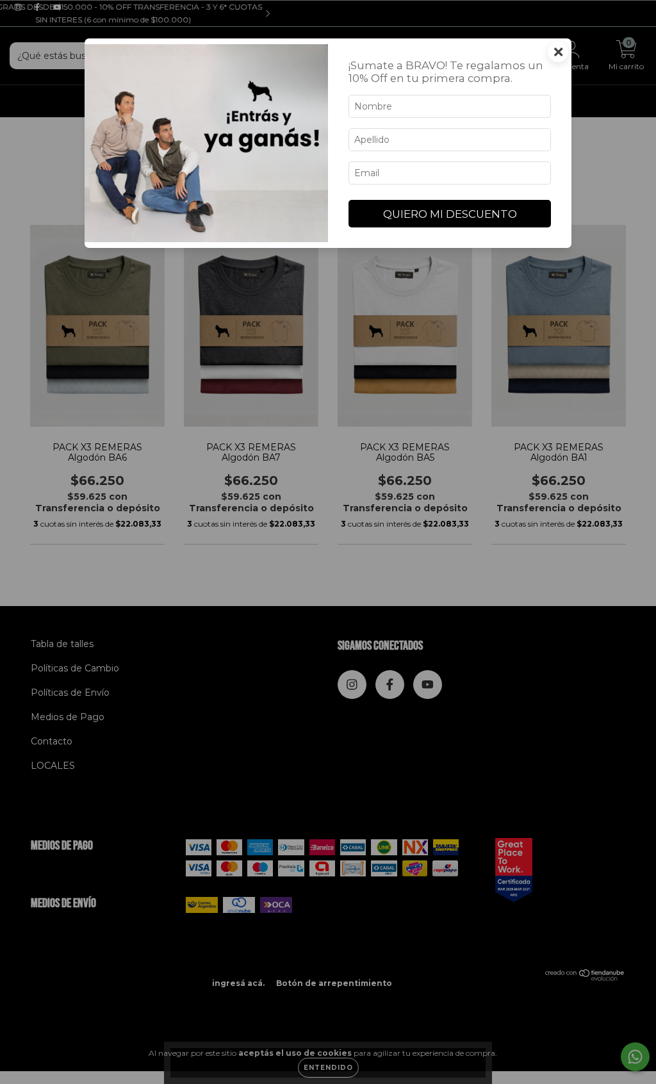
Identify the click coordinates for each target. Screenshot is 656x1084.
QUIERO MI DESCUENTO (450, 214)
